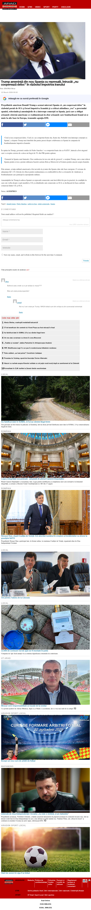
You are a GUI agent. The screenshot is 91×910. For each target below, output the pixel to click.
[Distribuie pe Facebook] (12, 124)
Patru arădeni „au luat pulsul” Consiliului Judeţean (23, 353)
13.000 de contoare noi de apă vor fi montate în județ (24, 651)
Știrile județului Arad (35, 891)
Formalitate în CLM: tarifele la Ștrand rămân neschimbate (25, 368)
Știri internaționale (51, 891)
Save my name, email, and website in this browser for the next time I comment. (33, 254)
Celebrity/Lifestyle (77, 891)
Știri (17, 891)
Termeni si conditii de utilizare (61, 882)
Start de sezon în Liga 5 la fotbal (15, 873)
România (6, 431)
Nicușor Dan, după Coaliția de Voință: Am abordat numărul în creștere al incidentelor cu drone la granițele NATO (44, 537)
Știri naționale (64, 891)
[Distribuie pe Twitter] (34, 124)
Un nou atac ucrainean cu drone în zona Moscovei (22, 338)
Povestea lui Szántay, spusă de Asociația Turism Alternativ (25, 358)
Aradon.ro (19, 880)
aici (27, 270)
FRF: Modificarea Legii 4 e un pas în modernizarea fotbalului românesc (30, 348)
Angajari (66, 7)
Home (22, 7)
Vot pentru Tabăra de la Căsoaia (15, 598)
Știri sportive (49, 895)
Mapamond (7, 766)
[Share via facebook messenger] (56, 124)
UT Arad (6, 658)
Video (38, 7)
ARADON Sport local (13, 713)
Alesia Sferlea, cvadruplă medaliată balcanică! (21, 322)
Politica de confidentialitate (41, 881)
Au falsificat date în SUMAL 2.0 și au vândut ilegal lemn (24, 333)
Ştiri (30, 7)
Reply (9, 297)
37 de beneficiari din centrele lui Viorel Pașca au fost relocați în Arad (29, 327)
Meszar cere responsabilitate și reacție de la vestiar (24, 706)
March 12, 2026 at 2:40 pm (81, 280)
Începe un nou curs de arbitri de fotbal (18, 761)
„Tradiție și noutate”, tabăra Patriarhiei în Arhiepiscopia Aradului (28, 343)
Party (55, 7)
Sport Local (39, 895)
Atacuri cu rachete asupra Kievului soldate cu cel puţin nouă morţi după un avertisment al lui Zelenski (41, 363)
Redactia (31, 880)
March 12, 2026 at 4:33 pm (81, 301)
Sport (46, 7)
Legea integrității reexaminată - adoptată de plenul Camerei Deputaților (32, 479)
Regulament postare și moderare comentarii (72, 883)
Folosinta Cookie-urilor (51, 882)
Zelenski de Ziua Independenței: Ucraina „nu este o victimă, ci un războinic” (35, 814)
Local (4, 374)
